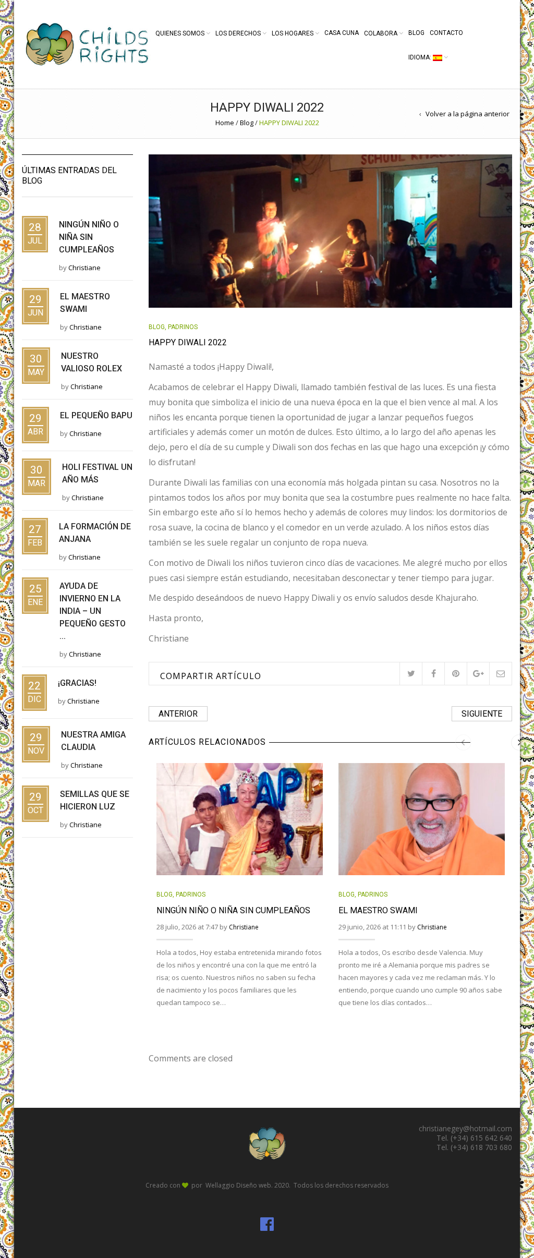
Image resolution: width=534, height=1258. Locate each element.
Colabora (380, 33)
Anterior (178, 714)
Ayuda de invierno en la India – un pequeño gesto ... (92, 611)
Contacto (446, 33)
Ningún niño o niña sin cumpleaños (233, 910)
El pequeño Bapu (96, 415)
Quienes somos (179, 33)
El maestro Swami (378, 910)
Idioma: (420, 57)
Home (224, 122)
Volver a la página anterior (467, 113)
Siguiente (482, 714)
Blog (416, 33)
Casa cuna (341, 33)
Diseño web (253, 1185)
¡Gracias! (77, 683)
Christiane (244, 927)
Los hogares (292, 33)
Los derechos (238, 33)
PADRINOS (183, 327)
